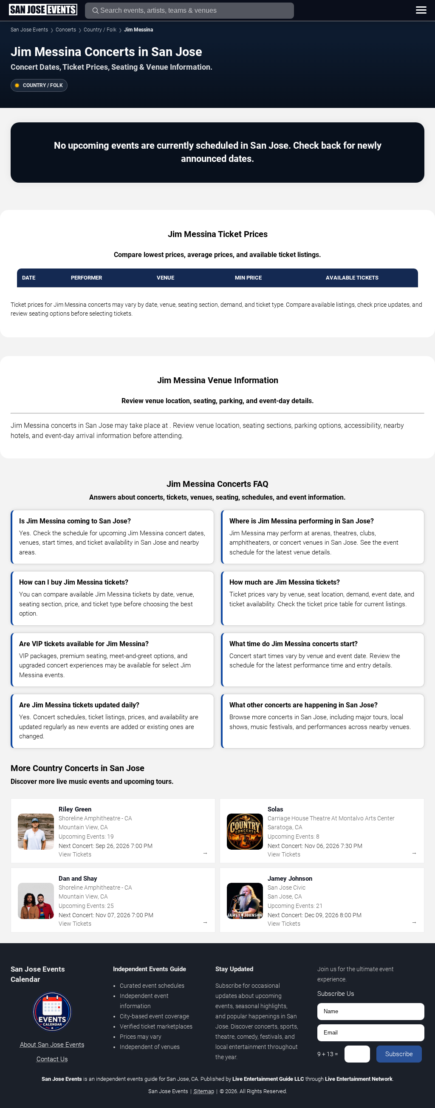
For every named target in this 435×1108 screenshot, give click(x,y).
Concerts (66, 30)
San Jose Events (29, 30)
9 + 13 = (327, 1054)
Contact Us (52, 1059)
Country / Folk (100, 30)
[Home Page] (42, 10)
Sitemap (204, 1091)
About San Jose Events (52, 1045)
